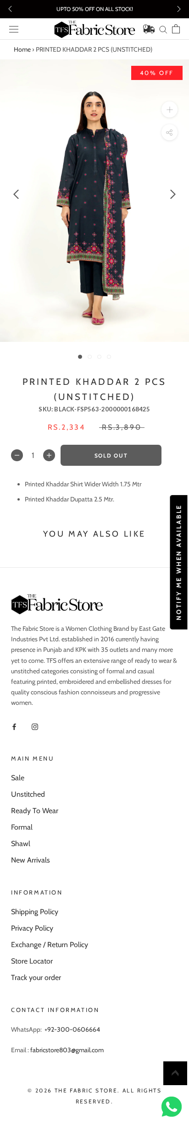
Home (22, 49)
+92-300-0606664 (72, 1029)
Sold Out (111, 455)
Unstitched (28, 794)
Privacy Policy (32, 928)
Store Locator (32, 961)
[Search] (163, 29)
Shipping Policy (34, 911)
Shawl (20, 843)
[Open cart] (176, 28)
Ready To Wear (34, 810)
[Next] (173, 194)
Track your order (36, 977)
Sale (17, 777)
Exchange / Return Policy (49, 944)
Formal (22, 827)
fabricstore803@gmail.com (67, 1050)
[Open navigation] (13, 29)
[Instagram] (35, 726)
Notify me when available (178, 562)
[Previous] (16, 194)
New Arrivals (30, 860)
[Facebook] (14, 726)
